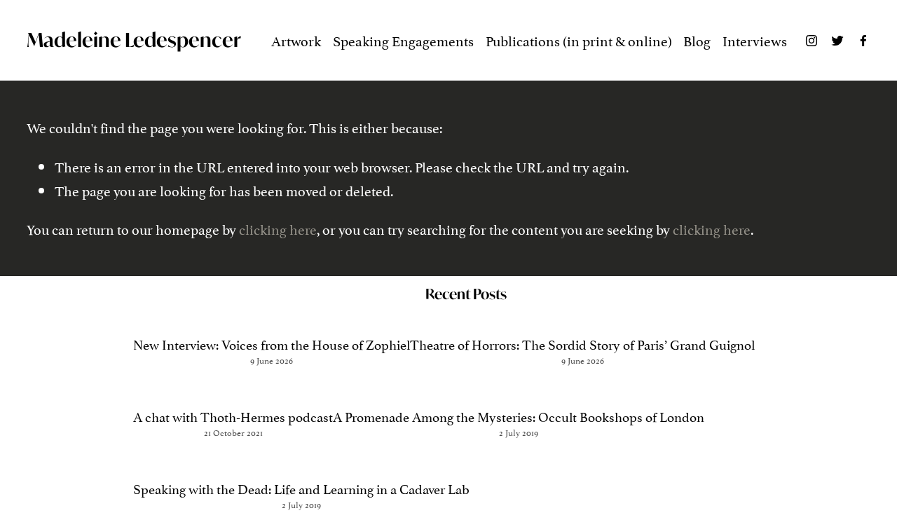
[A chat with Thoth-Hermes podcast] (233, 390)
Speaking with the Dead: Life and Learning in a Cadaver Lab (301, 488)
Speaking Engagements (403, 39)
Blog (697, 39)
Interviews (755, 39)
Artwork (296, 39)
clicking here (278, 228)
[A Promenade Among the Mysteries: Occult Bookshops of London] (518, 390)
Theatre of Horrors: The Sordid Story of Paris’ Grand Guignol (582, 343)
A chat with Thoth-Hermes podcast (233, 415)
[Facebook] (863, 41)
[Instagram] (811, 41)
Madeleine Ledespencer (134, 40)
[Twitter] (837, 41)
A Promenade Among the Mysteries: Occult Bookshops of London (518, 415)
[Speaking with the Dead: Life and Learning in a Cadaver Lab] (301, 462)
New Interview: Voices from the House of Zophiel (271, 343)
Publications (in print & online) (579, 39)
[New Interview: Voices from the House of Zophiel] (271, 317)
